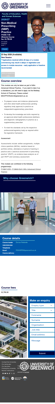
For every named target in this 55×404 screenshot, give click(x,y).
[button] (8, 74)
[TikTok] (9, 373)
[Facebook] (3, 373)
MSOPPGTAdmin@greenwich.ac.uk (14, 96)
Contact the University (9, 362)
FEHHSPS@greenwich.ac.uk (26, 250)
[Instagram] (14, 373)
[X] (12, 373)
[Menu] (48, 6)
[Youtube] (5, 373)
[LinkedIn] (7, 373)
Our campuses (6, 364)
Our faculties (6, 366)
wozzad (26, 372)
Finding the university (9, 368)
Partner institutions (8, 370)
